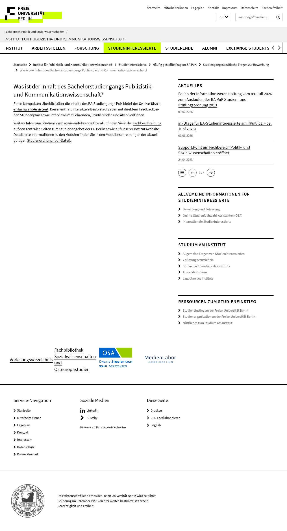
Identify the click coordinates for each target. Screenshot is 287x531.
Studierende (179, 48)
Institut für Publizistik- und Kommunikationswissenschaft (64, 39)
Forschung (86, 48)
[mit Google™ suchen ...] (278, 17)
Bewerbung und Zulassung (201, 209)
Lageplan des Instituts (198, 278)
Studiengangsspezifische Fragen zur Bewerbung (236, 64)
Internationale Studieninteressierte (207, 221)
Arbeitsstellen (48, 48)
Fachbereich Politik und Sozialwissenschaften (35, 31)
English (155, 425)
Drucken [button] (156, 410)
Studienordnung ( (48, 140)
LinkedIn (92, 410)
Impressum (229, 8)
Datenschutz (249, 8)
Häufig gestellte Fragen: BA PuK (175, 64)
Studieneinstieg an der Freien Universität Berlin (215, 310)
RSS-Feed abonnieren (165, 418)
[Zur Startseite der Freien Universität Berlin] (37, 13)
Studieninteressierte (132, 48)
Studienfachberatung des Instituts (206, 266)
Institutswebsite (146, 128)
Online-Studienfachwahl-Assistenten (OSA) (212, 215)
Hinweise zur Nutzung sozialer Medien (103, 427)
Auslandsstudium (195, 272)
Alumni (209, 48)
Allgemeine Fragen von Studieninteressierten (214, 253)
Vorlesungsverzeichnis (198, 260)
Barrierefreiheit (272, 8)
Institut (13, 48)
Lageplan (197, 8)
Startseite (153, 8)
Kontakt (213, 8)
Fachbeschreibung (147, 123)
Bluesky (92, 418)
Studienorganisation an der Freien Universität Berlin (219, 316)
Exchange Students (247, 48)
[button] (224, 17)
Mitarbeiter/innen (176, 8)
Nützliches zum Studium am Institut (207, 323)
